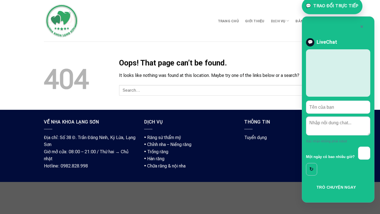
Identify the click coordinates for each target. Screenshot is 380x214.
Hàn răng (155, 158)
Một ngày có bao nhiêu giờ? (330, 157)
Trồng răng (157, 151)
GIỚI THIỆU (255, 21)
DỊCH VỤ (278, 21)
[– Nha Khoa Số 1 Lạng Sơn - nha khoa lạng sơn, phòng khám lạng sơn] (61, 20)
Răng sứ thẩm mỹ (164, 137)
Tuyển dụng (255, 137)
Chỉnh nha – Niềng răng (169, 144)
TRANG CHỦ (228, 21)
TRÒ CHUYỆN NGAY (336, 187)
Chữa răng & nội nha (166, 166)
